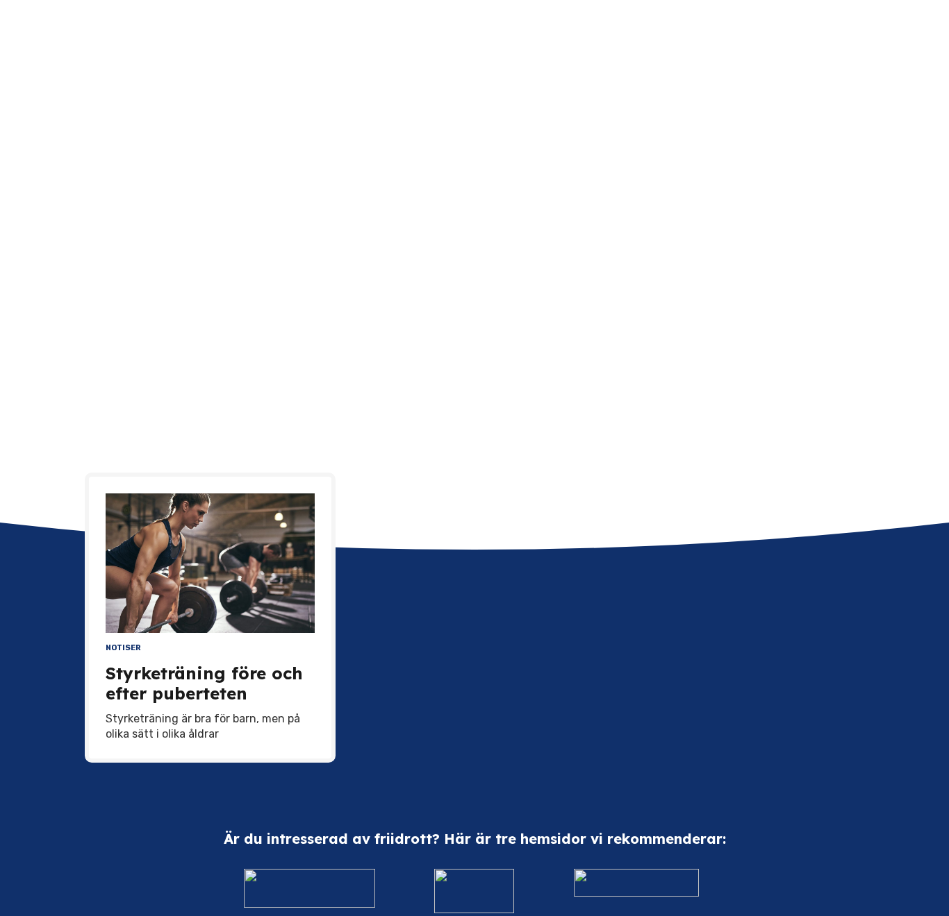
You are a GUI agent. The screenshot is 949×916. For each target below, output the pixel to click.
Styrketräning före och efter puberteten (204, 683)
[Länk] (310, 891)
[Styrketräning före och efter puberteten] (210, 563)
